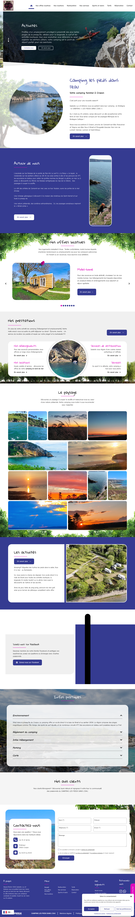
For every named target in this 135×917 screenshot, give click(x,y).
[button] (131, 896)
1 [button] (61, 305)
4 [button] (67, 305)
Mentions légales (66, 913)
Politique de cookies (99, 913)
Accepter (91, 909)
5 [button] (69, 305)
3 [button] (65, 305)
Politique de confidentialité (113, 913)
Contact (129, 6)
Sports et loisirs (98, 6)
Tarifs (109, 6)
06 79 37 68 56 (24, 840)
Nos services (84, 6)
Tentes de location (100, 893)
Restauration (71, 6)
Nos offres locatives (43, 6)
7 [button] (74, 305)
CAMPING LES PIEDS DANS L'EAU (43, 913)
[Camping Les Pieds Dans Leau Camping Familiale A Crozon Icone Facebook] (120, 891)
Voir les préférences (123, 909)
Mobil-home (98, 891)
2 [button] (63, 305)
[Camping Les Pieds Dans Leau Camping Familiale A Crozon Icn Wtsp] (124, 891)
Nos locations (59, 6)
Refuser (107, 909)
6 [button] (71, 305)
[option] (67, 281)
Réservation (119, 6)
